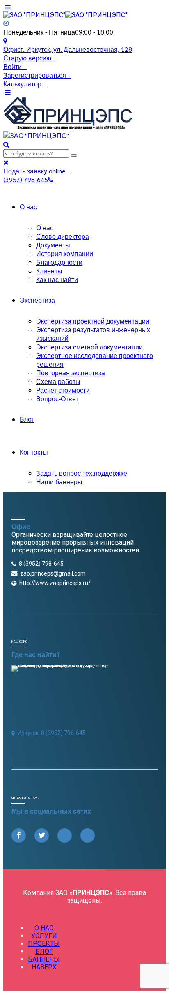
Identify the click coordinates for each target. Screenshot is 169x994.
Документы (53, 244)
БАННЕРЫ (44, 959)
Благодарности (59, 262)
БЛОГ (44, 951)
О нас (28, 206)
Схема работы (58, 381)
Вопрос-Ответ (57, 398)
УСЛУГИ (44, 936)
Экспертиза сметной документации (89, 346)
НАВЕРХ (44, 967)
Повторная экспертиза (70, 372)
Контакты (34, 452)
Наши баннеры (59, 481)
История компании (64, 253)
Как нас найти (57, 279)
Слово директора (62, 236)
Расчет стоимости (63, 390)
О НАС (43, 928)
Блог (27, 419)
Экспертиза (37, 300)
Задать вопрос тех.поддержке (81, 473)
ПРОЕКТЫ (44, 944)
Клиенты (49, 270)
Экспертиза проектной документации (92, 321)
